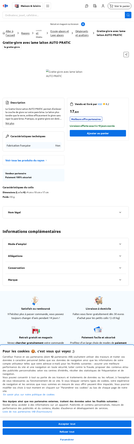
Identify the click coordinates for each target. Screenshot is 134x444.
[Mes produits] (94, 6)
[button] (47, 6)
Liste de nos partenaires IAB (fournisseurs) (27, 411)
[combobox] (67, 15)
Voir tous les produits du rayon (24, 160)
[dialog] (67, 394)
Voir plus (9, 123)
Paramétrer (67, 439)
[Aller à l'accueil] (5, 6)
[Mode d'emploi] (120, 244)
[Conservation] (120, 268)
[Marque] (120, 279)
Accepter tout (67, 423)
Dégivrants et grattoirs (82, 33)
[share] (126, 54)
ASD (100, 104)
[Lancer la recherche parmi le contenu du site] (128, 15)
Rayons (25, 33)
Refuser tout (67, 431)
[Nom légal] (120, 212)
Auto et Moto (39, 33)
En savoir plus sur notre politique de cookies (29, 394)
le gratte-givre (12, 46)
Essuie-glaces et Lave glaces (59, 33)
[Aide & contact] (86, 6)
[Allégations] (120, 256)
